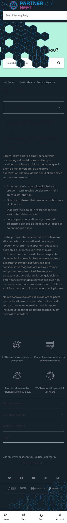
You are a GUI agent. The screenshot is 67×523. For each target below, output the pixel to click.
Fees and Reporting (27, 122)
